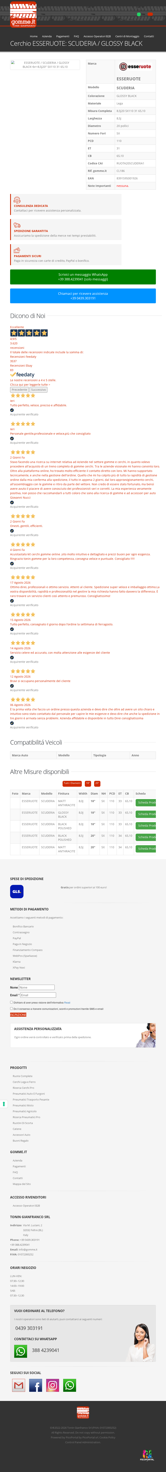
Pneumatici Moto (23, 1105)
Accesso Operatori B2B (97, 36)
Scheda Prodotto (149, 802)
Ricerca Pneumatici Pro (26, 1117)
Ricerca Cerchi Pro (23, 1088)
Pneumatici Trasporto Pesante (31, 1099)
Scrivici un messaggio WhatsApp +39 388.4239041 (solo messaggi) (83, 276)
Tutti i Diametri (72, 783)
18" (88, 783)
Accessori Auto (21, 1135)
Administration (91, 1442)
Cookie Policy (107, 1437)
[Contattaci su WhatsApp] (160, 1065)
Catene (17, 1129)
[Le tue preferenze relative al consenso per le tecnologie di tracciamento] (4, 1104)
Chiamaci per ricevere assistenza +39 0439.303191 (83, 295)
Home (33, 36)
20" (97, 783)
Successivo (38, 390)
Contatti (149, 36)
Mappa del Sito (22, 1184)
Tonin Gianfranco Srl (79, 1427)
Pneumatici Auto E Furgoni (29, 1093)
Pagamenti (62, 36)
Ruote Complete (22, 1076)
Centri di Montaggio (127, 36)
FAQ (76, 36)
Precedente (19, 390)
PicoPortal (72, 1437)
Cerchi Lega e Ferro (24, 1082)
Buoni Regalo (21, 1140)
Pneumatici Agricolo (25, 1111)
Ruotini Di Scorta (23, 1123)
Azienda (47, 36)
